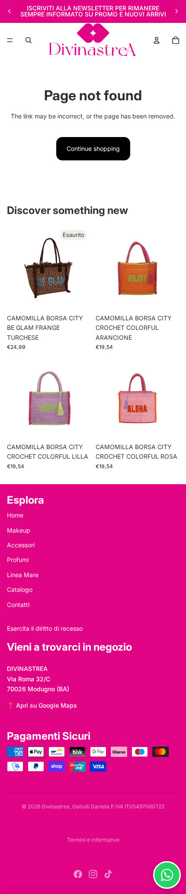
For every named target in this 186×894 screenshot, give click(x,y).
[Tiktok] (108, 874)
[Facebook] (78, 874)
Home (15, 515)
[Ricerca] (28, 40)
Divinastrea (56, 806)
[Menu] (10, 40)
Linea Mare (22, 574)
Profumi (18, 559)
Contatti (18, 604)
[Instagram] (93, 874)
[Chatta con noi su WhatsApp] (167, 875)
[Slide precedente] (9, 11)
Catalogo (19, 589)
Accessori (21, 545)
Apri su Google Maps (46, 705)
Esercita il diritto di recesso (45, 628)
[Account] (156, 40)
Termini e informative (93, 840)
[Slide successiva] (176, 11)
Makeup (18, 530)
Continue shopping (93, 148)
